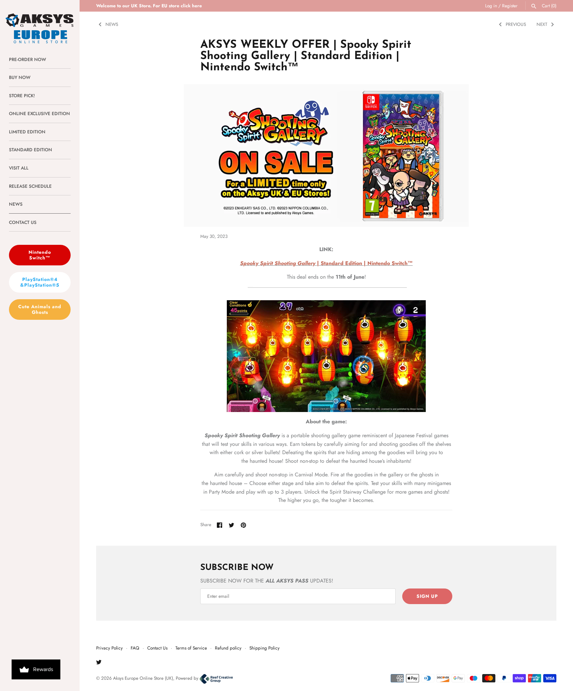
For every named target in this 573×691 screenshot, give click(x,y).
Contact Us (157, 648)
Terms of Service (191, 648)
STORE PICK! (22, 95)
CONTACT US (22, 222)
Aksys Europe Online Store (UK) (143, 678)
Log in (491, 5)
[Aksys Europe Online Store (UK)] (40, 22)
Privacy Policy (109, 648)
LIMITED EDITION (27, 131)
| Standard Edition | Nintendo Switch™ (326, 263)
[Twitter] (98, 663)
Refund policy (228, 648)
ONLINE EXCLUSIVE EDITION (39, 113)
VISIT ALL (19, 168)
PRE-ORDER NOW (27, 59)
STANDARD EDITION (30, 149)
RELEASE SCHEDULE (30, 186)
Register (510, 5)
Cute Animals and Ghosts (39, 309)
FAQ (135, 648)
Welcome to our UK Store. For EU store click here (149, 5)
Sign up (427, 596)
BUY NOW (20, 77)
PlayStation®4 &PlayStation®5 (39, 282)
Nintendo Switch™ (40, 255)
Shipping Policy (264, 648)
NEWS (16, 204)
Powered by (188, 678)
